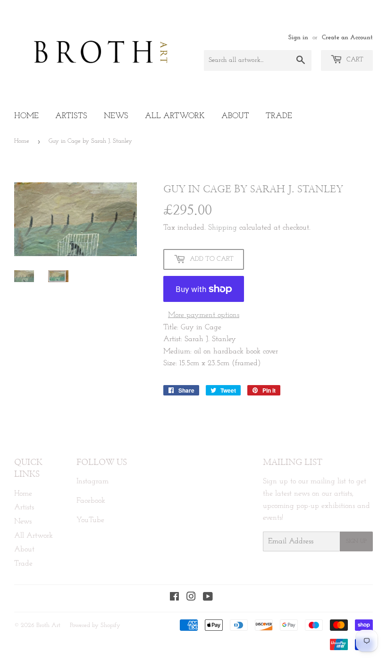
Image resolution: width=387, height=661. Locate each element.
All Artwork (175, 116)
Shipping (222, 228)
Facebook (90, 501)
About (235, 116)
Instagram (92, 481)
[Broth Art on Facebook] (174, 598)
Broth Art (48, 625)
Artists (71, 116)
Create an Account (347, 37)
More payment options (203, 315)
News (116, 116)
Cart (354, 59)
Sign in (298, 37)
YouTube (90, 520)
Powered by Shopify (95, 625)
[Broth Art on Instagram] (191, 598)
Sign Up (356, 541)
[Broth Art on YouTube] (208, 598)
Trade (279, 116)
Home (26, 116)
